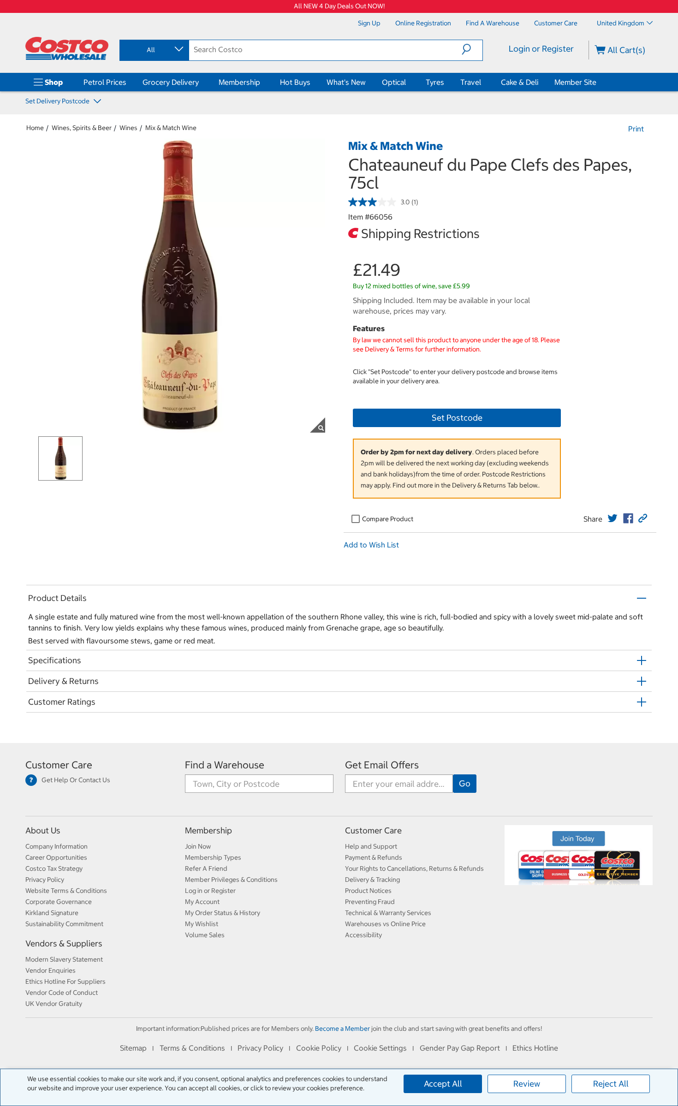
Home (35, 128)
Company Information (56, 846)
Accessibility (363, 935)
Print (636, 128)
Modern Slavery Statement (64, 959)
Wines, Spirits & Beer (82, 128)
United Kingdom (620, 23)
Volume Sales (205, 935)
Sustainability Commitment (64, 924)
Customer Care (58, 765)
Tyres (435, 82)
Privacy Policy (44, 879)
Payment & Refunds (373, 857)
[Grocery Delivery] (200, 82)
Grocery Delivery (171, 82)
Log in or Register (210, 890)
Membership (239, 82)
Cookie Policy (318, 1047)
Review (526, 1083)
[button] (472, 49)
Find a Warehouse (224, 765)
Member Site (575, 82)
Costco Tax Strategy (54, 868)
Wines (128, 128)
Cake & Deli (519, 82)
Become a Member (342, 1028)
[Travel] (483, 82)
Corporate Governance (58, 902)
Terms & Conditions (192, 1047)
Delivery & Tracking (372, 879)
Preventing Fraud (370, 902)
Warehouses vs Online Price (385, 924)
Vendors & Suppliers (63, 943)
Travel (470, 82)
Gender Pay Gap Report (460, 1047)
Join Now (198, 846)
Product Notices (368, 890)
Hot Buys (295, 82)
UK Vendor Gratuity (53, 1003)
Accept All (443, 1083)
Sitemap (133, 1047)
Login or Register (541, 48)
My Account (202, 902)
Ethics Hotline (535, 1047)
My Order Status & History (222, 913)
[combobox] (153, 50)
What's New (346, 82)
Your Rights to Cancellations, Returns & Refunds (414, 868)
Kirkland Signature (51, 913)
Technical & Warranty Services (388, 913)
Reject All (611, 1083)
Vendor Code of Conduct (61, 992)
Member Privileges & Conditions (231, 879)
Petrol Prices (104, 82)
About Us (42, 830)
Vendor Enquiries (50, 970)
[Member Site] (598, 82)
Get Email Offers (382, 765)
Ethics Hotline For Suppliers (65, 981)
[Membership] (262, 82)
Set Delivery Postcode (58, 101)
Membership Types (213, 857)
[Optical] (408, 82)
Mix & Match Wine (170, 128)
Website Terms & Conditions (66, 890)
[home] (66, 48)
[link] (612, 518)
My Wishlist (201, 924)
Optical (394, 82)
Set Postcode (457, 417)
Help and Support (371, 846)
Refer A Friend (206, 868)
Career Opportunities (56, 857)
